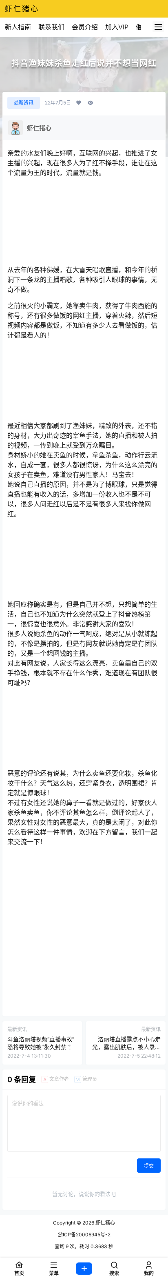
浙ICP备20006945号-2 (84, 1234)
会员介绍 (85, 27)
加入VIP (116, 27)
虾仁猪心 (104, 1223)
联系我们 (51, 27)
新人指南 (18, 27)
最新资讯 (23, 103)
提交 (149, 1166)
